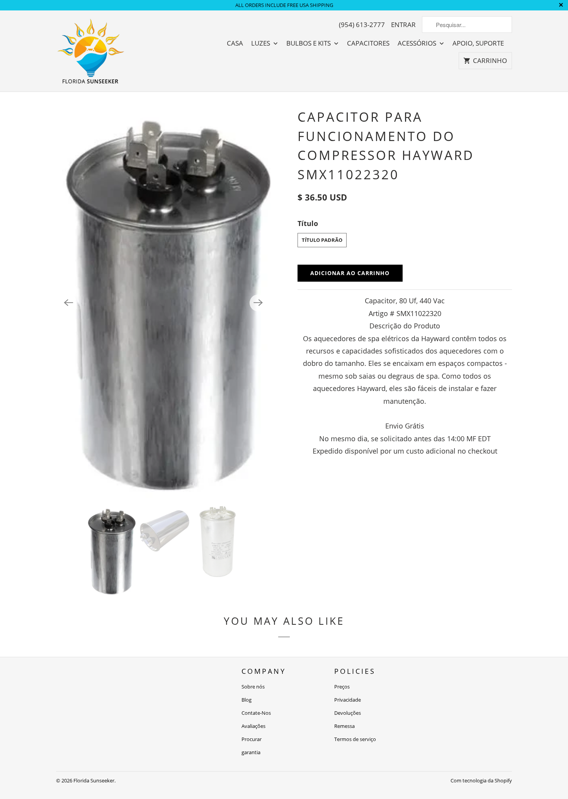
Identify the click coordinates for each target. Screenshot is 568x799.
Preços (342, 686)
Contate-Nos (256, 712)
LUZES (261, 43)
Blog (246, 699)
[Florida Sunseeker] (91, 51)
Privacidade (347, 699)
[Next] (258, 302)
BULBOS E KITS (309, 43)
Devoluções (347, 712)
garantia (250, 752)
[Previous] (68, 302)
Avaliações (253, 725)
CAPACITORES (368, 43)
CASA (235, 43)
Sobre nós (253, 686)
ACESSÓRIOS (418, 43)
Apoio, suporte (478, 43)
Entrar (403, 24)
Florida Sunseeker (93, 780)
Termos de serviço (355, 739)
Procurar (251, 739)
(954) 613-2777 (362, 24)
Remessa (344, 725)
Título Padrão (322, 239)
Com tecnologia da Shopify (481, 780)
